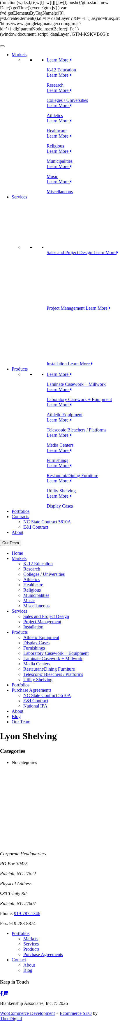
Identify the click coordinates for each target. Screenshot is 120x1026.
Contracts (20, 516)
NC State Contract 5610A (47, 521)
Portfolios (20, 511)
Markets (19, 54)
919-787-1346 (27, 913)
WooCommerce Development (27, 1013)
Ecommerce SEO (76, 1013)
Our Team (10, 543)
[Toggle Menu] (2, 46)
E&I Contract (35, 527)
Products (20, 368)
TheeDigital (11, 1018)
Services (19, 196)
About (17, 532)
